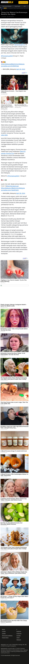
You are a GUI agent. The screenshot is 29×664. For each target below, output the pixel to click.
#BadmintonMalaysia (17, 64)
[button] (14, 36)
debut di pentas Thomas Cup (13, 152)
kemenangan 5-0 (19, 45)
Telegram (18, 639)
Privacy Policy (5, 637)
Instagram (18, 633)
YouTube (18, 635)
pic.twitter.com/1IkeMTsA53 (10, 190)
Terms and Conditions (7, 635)
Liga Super (17, 6)
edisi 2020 (4, 135)
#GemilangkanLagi (13, 186)
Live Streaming (23, 2)
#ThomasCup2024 (7, 56)
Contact (4, 631)
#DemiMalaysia (6, 64)
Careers (4, 633)
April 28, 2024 (20, 69)
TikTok (18, 637)
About (3, 629)
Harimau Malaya (7, 6)
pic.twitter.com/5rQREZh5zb (10, 66)
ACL (25, 6)
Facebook (18, 631)
